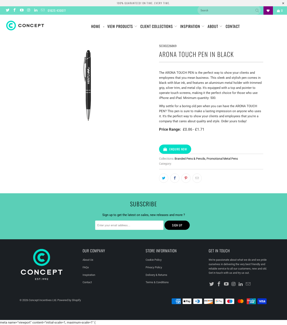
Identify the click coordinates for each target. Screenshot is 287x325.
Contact (233, 26)
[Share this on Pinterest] (186, 178)
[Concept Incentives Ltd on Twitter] (7, 10)
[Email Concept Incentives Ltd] (43, 10)
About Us (88, 259)
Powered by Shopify (69, 300)
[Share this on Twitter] (163, 178)
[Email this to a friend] (197, 178)
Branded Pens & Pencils (190, 158)
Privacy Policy (154, 267)
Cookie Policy (154, 259)
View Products (120, 26)
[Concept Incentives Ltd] (25, 25)
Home (95, 26)
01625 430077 (57, 10)
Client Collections (157, 26)
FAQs (86, 267)
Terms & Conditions (157, 282)
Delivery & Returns (156, 274)
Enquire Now (178, 149)
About (213, 26)
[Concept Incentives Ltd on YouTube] (21, 10)
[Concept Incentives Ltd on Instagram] (28, 10)
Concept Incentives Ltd (42, 300)
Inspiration (190, 26)
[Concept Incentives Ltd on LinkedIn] (35, 10)
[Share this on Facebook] (174, 178)
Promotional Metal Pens (222, 158)
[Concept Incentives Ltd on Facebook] (14, 10)
